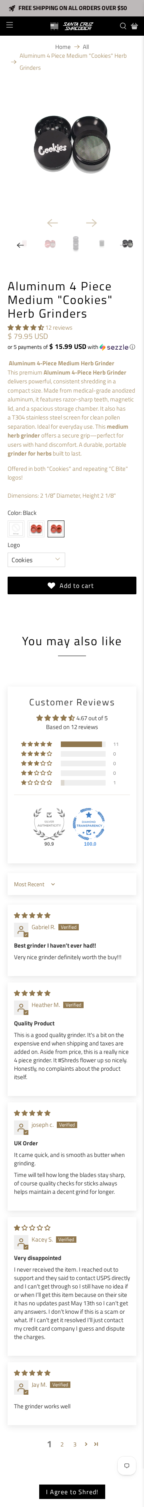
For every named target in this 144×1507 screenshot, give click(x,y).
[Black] (56, 529)
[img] (32, 915)
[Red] (36, 529)
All (86, 47)
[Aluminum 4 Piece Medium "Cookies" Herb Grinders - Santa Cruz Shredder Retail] (72, 146)
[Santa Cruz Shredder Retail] (72, 26)
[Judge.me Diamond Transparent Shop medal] (89, 824)
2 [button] (62, 1444)
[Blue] (16, 529)
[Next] (92, 223)
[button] (26, 327)
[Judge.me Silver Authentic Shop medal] (49, 824)
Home (63, 47)
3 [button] (74, 1444)
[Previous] (52, 223)
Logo (14, 545)
